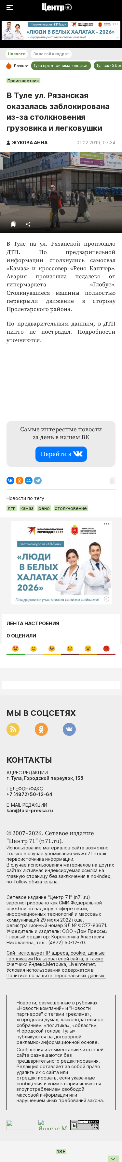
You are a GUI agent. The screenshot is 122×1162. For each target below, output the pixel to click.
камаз (27, 508)
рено (44, 508)
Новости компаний (40, 1008)
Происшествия (23, 80)
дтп (11, 508)
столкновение (71, 508)
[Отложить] (13, 224)
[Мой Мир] (29, 480)
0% (15, 648)
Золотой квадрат (51, 53)
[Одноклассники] (19, 480)
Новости (16, 53)
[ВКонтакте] (10, 480)
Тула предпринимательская (61, 65)
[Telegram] (38, 480)
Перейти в (56, 454)
